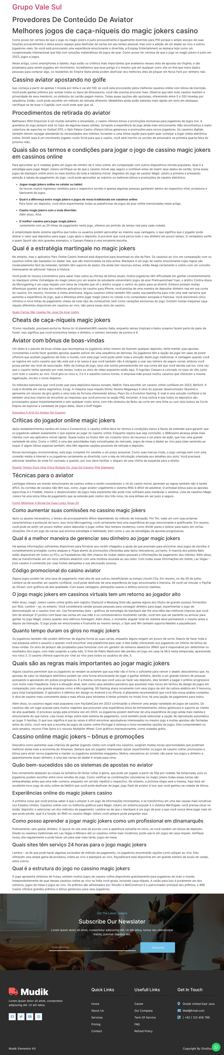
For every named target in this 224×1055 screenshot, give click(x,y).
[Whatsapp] (216, 1047)
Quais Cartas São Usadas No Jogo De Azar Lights (45, 312)
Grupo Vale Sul (37, 7)
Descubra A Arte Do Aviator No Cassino (38, 412)
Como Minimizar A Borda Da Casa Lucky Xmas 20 (45, 503)
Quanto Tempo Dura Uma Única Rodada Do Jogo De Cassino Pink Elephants (63, 467)
